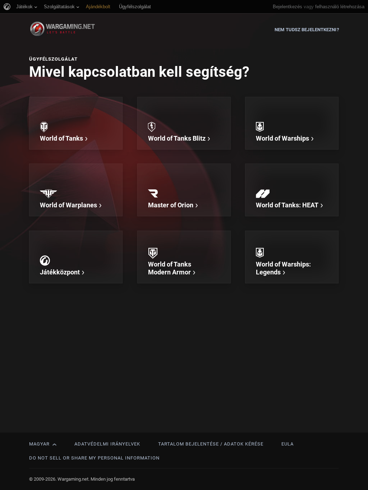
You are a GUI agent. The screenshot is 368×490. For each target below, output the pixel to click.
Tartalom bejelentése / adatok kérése (210, 444)
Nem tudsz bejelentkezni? (307, 29)
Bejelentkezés (287, 6)
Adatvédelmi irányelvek (107, 444)
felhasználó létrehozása (339, 6)
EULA (287, 444)
